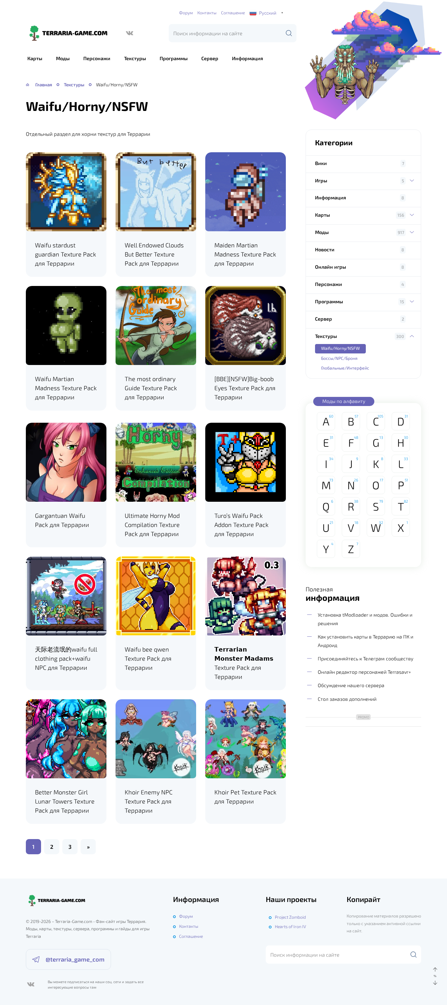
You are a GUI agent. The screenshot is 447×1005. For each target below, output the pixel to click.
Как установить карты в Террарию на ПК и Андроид (365, 641)
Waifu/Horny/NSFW (340, 348)
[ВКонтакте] (129, 33)
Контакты (207, 12)
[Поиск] (288, 33)
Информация (247, 58)
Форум (186, 12)
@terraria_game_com (75, 959)
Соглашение (233, 12)
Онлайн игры (330, 267)
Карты (34, 58)
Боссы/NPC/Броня (339, 358)
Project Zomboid (290, 917)
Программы (174, 58)
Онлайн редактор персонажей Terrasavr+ (364, 672)
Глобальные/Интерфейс (345, 367)
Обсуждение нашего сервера (351, 685)
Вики (321, 163)
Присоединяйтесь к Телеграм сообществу (365, 658)
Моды (63, 58)
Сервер (209, 58)
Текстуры (135, 58)
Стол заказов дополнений (347, 699)
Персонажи (96, 58)
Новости (324, 249)
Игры (321, 180)
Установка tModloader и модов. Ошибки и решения (365, 619)
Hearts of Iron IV (290, 926)
